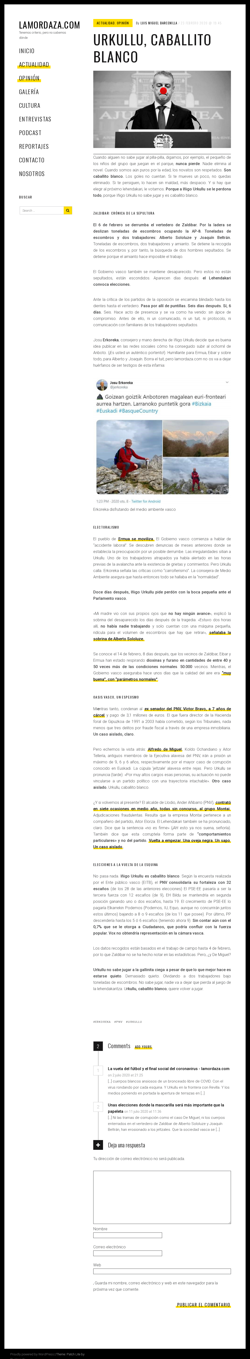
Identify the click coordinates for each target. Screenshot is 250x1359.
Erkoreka (103, 1022)
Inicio (27, 50)
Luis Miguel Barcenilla (159, 22)
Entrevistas (35, 118)
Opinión (29, 77)
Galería (29, 91)
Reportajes (34, 146)
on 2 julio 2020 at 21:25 (126, 1075)
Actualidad (34, 64)
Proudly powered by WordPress (32, 1354)
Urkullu (135, 1022)
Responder (158, 1075)
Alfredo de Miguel (165, 749)
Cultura (29, 105)
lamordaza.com (49, 24)
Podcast (30, 132)
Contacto (32, 159)
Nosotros (32, 173)
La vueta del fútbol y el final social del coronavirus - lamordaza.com (168, 1068)
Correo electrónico (109, 1247)
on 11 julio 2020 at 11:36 (143, 1111)
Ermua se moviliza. (136, 539)
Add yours (143, 1046)
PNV (119, 1022)
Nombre (100, 1229)
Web (97, 1265)
